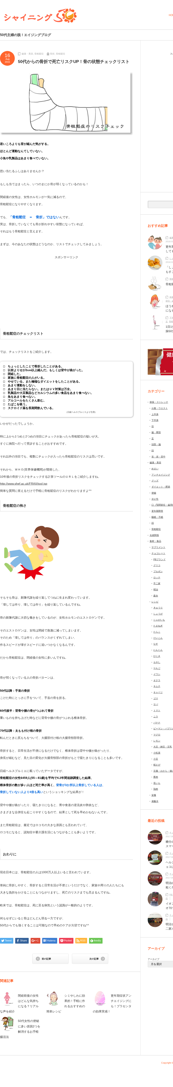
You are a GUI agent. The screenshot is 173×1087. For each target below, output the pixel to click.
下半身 (154, 420)
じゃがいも (159, 620)
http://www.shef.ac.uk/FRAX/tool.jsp (23, 483)
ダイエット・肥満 (160, 486)
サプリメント (158, 547)
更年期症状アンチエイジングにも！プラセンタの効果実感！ (112, 1003)
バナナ (156, 722)
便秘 (153, 493)
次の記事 (94, 958)
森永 (155, 595)
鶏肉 (155, 789)
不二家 (156, 583)
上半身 (154, 414)
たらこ (156, 632)
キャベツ (158, 692)
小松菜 (156, 752)
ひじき (156, 656)
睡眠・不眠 (157, 517)
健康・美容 (27, 53)
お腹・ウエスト (159, 408)
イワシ (156, 674)
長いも (156, 783)
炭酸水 (154, 801)
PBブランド (159, 559)
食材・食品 (155, 541)
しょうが (158, 613)
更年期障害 (157, 511)
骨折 (52, 53)
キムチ (156, 686)
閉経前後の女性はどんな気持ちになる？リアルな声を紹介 (19, 1003)
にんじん (158, 650)
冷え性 (154, 499)
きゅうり (158, 607)
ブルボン (158, 571)
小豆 (155, 759)
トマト (156, 710)
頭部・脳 (156, 444)
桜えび (156, 764)
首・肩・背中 (158, 456)
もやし (156, 662)
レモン (156, 740)
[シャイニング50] (40, 15)
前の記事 (46, 958)
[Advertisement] (34, 288)
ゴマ (155, 698)
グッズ (154, 480)
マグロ (156, 734)
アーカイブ (153, 959)
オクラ (156, 680)
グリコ (156, 565)
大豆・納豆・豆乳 (162, 746)
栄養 (153, 795)
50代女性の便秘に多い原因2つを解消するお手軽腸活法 (20, 1029)
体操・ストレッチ (159, 402)
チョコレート (158, 553)
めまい (154, 468)
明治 (155, 589)
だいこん (158, 638)
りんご (156, 668)
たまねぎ (158, 625)
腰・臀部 (156, 432)
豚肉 (155, 777)
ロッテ (156, 577)
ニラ (155, 716)
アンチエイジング (160, 474)
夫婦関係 (154, 535)
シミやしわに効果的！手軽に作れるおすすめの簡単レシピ (65, 1003)
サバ (155, 704)
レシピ (154, 601)
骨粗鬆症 (39, 53)
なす (155, 644)
